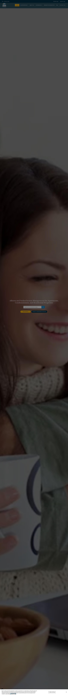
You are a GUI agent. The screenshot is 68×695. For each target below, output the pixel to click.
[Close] (66, 692)
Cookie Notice (13, 693)
